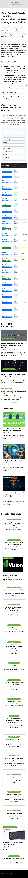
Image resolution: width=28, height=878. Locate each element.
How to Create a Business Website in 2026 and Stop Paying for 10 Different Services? (13, 345)
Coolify (4, 204)
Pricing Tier (6, 136)
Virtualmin (5, 308)
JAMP (14, 665)
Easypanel (5, 233)
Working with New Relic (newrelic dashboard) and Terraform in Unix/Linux (14, 646)
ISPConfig (4, 270)
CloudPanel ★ (6, 193)
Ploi (3, 295)
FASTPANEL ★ (5, 246)
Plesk (3, 288)
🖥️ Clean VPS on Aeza (7, 171)
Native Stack (6, 148)
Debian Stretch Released (14, 701)
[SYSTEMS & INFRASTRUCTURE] (14, 340)
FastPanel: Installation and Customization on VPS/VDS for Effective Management (14, 720)
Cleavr (4, 186)
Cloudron (4, 198)
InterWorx (5, 265)
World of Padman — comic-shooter (14, 858)
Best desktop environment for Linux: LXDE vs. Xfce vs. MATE (14, 683)
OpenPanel (5, 283)
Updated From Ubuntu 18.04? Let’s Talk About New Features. (14, 543)
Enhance (4, 239)
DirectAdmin (5, 221)
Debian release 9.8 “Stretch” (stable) (14, 740)
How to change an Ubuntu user (14, 813)
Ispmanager (5, 276)
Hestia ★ (4, 258)
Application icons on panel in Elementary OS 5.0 (14, 795)
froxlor (4, 252)
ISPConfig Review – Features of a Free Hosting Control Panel (14, 759)
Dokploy (4, 227)
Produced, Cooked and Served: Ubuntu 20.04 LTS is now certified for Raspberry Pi (14, 608)
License (5, 142)
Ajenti (3, 175)
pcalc (14, 777)
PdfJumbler (14, 627)
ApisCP (4, 180)
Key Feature (6, 154)
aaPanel (4, 169)
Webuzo (4, 315)
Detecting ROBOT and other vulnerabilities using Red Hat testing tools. (14, 523)
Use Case (5, 130)
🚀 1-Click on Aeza (7, 205)
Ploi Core (4, 301)
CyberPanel (5, 216)
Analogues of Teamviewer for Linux (14, 590)
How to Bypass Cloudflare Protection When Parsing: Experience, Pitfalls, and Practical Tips (14, 494)
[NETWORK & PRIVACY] (14, 425)
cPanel (4, 210)
